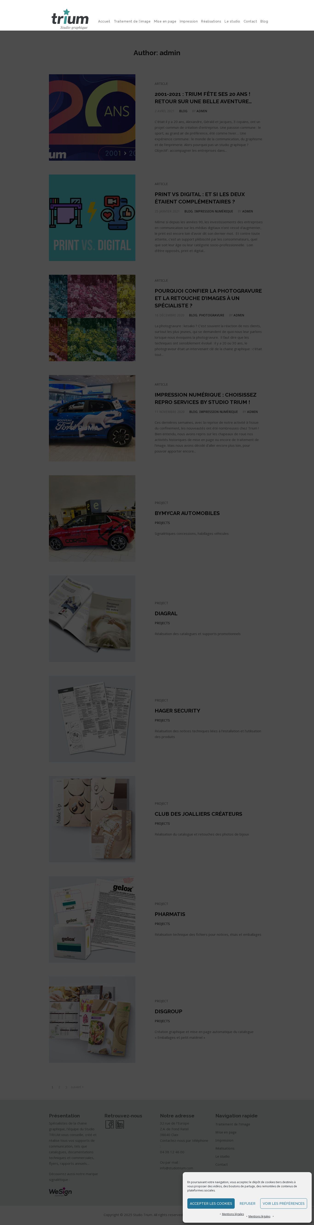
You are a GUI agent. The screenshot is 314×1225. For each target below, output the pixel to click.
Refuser (247, 1204)
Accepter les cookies (211, 1204)
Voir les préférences (284, 1204)
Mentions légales (233, 1214)
